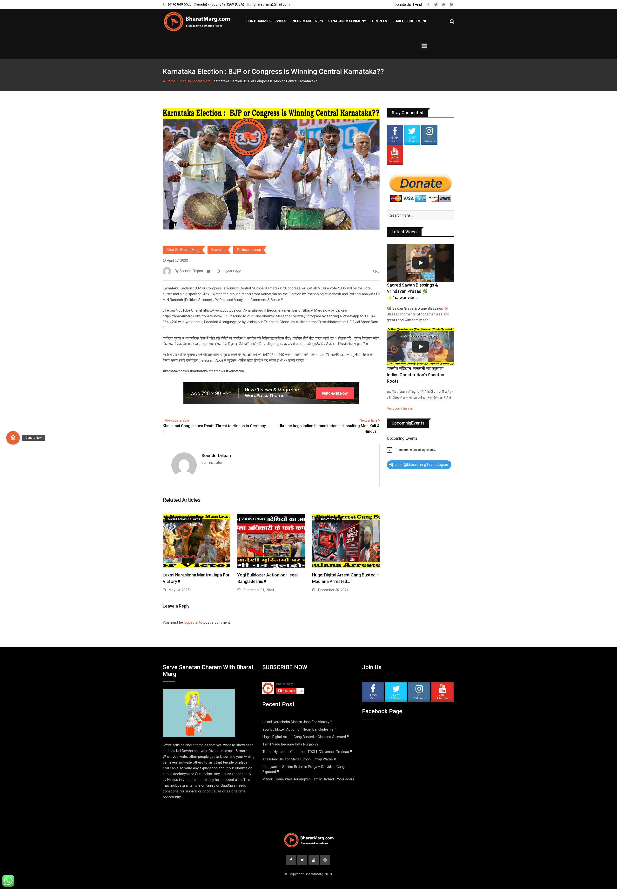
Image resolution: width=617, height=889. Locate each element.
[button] (13, 437)
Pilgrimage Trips (307, 21)
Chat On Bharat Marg (195, 81)
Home (171, 81)
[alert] (420, 450)
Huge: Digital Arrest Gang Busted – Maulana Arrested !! (305, 737)
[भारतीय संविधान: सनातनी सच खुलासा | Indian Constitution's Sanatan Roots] (420, 347)
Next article (368, 420)
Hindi (419, 4)
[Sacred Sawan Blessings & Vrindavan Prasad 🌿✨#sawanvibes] (420, 263)
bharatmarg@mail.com (272, 4)
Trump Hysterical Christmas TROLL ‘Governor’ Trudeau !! (307, 752)
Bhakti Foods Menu (409, 21)
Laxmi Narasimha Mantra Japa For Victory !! (297, 722)
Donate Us (403, 4)
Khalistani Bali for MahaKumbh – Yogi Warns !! (299, 759)
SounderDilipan (216, 455)
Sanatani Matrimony (347, 21)
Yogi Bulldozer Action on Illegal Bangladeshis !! (299, 729)
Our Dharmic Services (266, 21)
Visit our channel (400, 408)
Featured (218, 250)
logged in (191, 622)
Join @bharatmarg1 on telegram (422, 464)
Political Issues (249, 250)
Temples (379, 21)
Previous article (177, 420)
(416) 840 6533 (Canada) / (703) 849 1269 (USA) (206, 4)
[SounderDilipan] (208, 271)
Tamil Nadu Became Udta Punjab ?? (290, 744)
